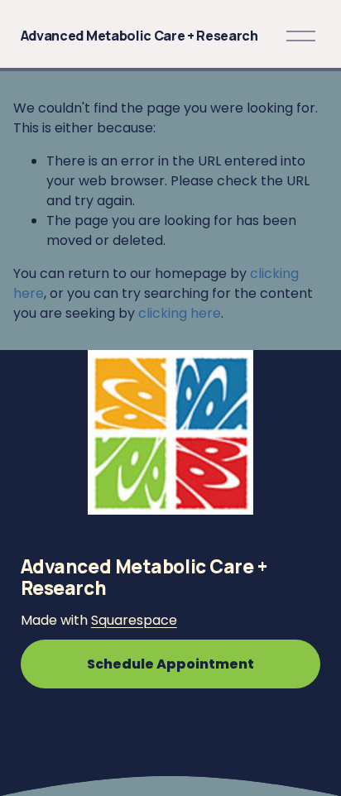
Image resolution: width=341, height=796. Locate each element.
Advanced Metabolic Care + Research (139, 35)
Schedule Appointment (170, 664)
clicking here (179, 313)
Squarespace (134, 620)
